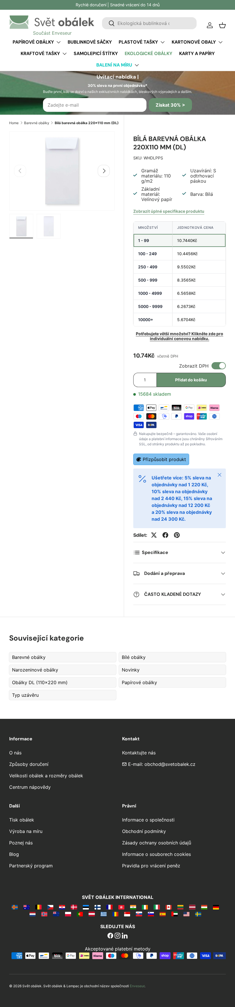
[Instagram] (117, 936)
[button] (222, 25)
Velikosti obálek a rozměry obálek (46, 775)
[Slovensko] (139, 914)
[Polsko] (68, 914)
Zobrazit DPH (194, 366)
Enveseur (137, 986)
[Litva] (180, 907)
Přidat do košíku (191, 379)
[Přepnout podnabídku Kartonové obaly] (220, 42)
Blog (14, 854)
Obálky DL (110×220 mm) (40, 682)
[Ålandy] (15, 907)
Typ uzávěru (25, 695)
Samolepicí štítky (96, 53)
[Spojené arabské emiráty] (174, 914)
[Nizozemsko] (33, 914)
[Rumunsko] (115, 914)
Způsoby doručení (28, 764)
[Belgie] (38, 907)
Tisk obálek (21, 820)
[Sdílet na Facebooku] (165, 535)
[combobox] (149, 23)
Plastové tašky (138, 42)
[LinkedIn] (125, 936)
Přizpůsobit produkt (164, 459)
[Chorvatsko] (62, 907)
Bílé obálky (134, 657)
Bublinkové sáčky (90, 42)
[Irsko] (145, 907)
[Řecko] (104, 914)
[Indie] (133, 907)
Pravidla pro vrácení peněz (151, 866)
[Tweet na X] (154, 535)
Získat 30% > (170, 105)
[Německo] (216, 907)
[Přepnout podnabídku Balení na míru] (136, 65)
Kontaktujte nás (139, 753)
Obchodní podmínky (144, 831)
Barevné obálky (36, 123)
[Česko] (50, 907)
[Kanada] (169, 907)
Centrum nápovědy (30, 787)
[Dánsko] (74, 907)
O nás (15, 753)
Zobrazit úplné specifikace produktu (168, 211)
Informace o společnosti (148, 820)
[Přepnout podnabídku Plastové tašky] (162, 42)
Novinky (131, 670)
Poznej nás (21, 843)
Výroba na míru (25, 831)
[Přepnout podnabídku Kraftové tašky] (64, 53)
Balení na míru (114, 65)
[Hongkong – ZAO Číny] (121, 907)
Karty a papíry (197, 53)
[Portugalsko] (80, 914)
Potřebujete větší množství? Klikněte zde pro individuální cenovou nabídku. (179, 336)
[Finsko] (98, 907)
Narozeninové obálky (35, 670)
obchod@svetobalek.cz (169, 764)
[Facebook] (110, 936)
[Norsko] (44, 914)
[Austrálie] (26, 907)
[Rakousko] (92, 914)
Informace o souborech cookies (156, 854)
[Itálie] (157, 907)
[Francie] (109, 907)
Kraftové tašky (40, 53)
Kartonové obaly (194, 42)
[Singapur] (127, 914)
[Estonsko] (86, 907)
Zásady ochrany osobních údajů (156, 843)
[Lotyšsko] (192, 907)
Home (14, 123)
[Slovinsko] (151, 914)
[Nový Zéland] (56, 914)
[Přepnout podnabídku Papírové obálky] (58, 42)
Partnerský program (31, 866)
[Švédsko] (198, 914)
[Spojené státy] (186, 914)
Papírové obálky (33, 42)
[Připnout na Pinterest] (177, 535)
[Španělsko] (163, 914)
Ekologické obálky (148, 53)
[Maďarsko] (204, 907)
